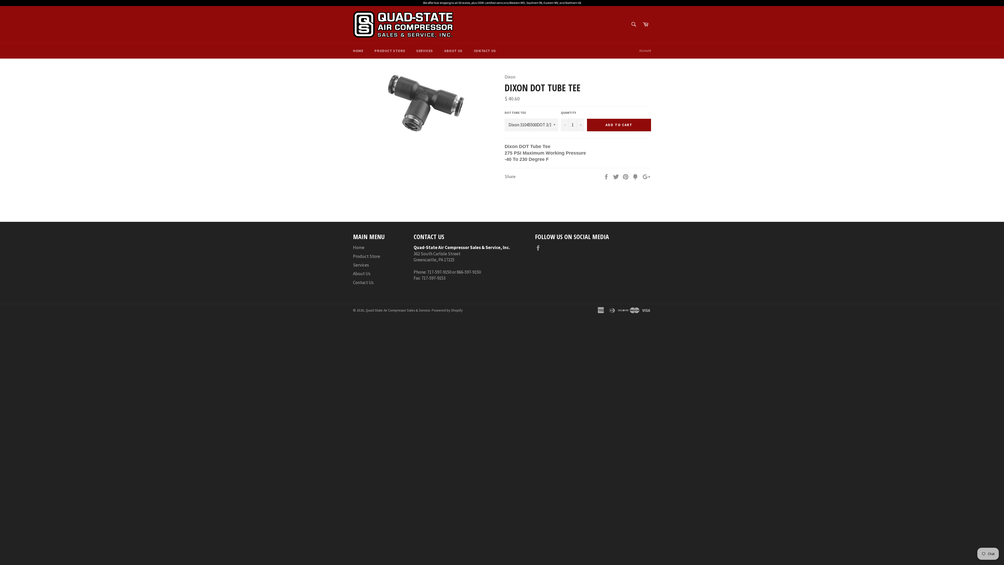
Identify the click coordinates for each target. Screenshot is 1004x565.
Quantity (568, 113)
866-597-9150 (469, 272)
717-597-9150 (439, 272)
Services (424, 50)
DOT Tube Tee (515, 113)
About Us (453, 50)
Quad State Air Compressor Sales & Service (398, 310)
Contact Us (485, 50)
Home (358, 50)
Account (645, 50)
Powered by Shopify (447, 310)
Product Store (389, 50)
